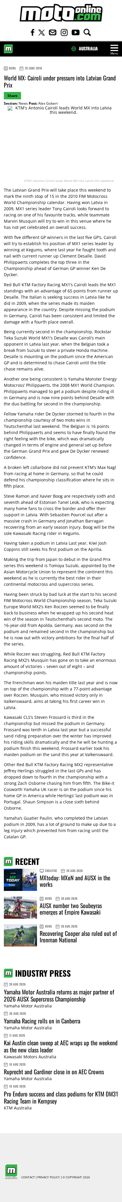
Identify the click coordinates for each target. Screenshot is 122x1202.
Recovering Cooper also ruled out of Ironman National (78, 936)
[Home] (61, 13)
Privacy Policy (48, 1177)
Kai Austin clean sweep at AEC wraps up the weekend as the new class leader (61, 1046)
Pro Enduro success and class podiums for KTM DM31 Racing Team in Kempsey (61, 1097)
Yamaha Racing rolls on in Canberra (42, 1020)
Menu (114, 53)
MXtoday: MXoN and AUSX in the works (75, 881)
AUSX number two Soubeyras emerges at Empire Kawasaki (71, 908)
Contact (28, 1177)
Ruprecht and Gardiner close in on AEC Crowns (54, 1071)
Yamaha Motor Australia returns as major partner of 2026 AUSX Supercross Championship (59, 995)
